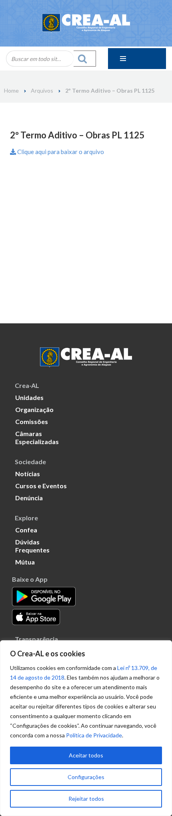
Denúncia (29, 497)
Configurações (86, 776)
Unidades (29, 397)
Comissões (31, 421)
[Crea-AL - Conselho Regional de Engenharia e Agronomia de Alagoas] (86, 23)
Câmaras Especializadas (37, 437)
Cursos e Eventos (41, 485)
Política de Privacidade (94, 735)
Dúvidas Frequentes (32, 546)
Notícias (27, 473)
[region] (86, 728)
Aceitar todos (86, 755)
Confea (26, 530)
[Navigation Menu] (137, 58)
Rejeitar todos (86, 798)
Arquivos (42, 90)
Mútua (25, 562)
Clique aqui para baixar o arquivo (60, 151)
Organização (34, 409)
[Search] (85, 59)
